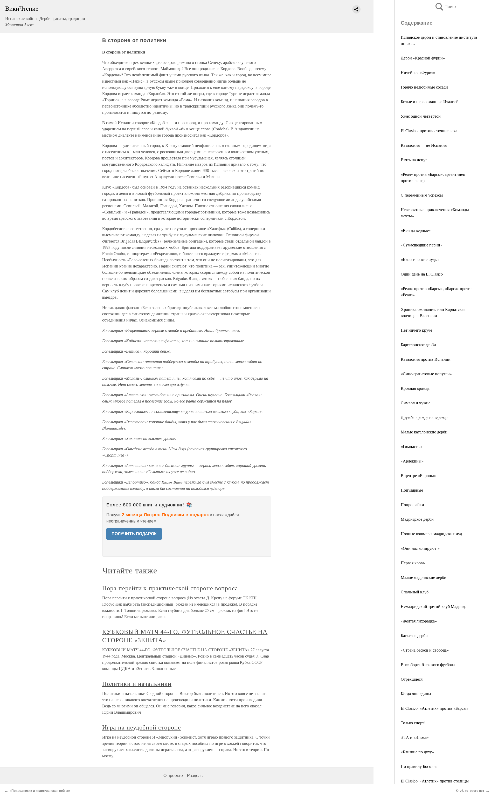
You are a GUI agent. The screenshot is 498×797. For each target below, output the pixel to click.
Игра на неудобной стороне (141, 727)
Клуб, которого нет (470, 791)
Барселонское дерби (418, 344)
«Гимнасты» (412, 446)
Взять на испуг (414, 159)
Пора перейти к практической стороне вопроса (170, 588)
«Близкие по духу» (417, 751)
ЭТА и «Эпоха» (415, 737)
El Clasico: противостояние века (429, 130)
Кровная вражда (415, 388)
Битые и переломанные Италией (430, 101)
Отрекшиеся (412, 679)
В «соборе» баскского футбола (428, 664)
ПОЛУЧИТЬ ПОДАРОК (134, 534)
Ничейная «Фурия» (418, 72)
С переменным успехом (422, 195)
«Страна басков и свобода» (425, 650)
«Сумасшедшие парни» (421, 244)
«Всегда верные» (416, 230)
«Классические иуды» (420, 259)
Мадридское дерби (417, 519)
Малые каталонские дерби (424, 431)
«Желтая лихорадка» (419, 621)
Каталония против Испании (426, 359)
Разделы (195, 775)
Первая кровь (413, 562)
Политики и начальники (136, 683)
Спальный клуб (414, 591)
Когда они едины (416, 693)
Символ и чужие (415, 402)
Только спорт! (413, 722)
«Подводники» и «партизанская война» (40, 791)
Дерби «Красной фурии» (423, 58)
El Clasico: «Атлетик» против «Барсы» (434, 708)
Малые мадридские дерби (423, 577)
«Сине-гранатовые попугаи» (426, 373)
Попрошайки (412, 504)
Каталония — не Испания (424, 145)
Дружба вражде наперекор (424, 417)
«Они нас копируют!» (420, 548)
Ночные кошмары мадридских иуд (431, 533)
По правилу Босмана (419, 766)
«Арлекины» (412, 461)
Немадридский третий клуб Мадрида (434, 606)
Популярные (412, 490)
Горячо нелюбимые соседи (424, 87)
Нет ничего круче (416, 330)
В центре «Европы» (418, 475)
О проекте (173, 775)
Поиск (445, 6)
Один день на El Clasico (422, 274)
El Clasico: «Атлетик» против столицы (435, 780)
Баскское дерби (414, 635)
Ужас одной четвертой (421, 116)
